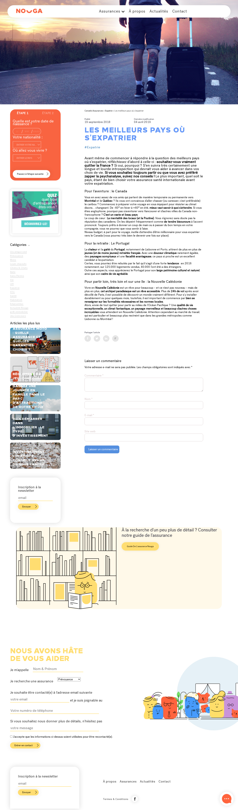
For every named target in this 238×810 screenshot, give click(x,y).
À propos (137, 11)
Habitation (16, 299)
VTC (12, 291)
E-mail (89, 415)
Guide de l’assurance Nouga (140, 546)
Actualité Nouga (19, 307)
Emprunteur (17, 303)
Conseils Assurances (94, 111)
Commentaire (94, 375)
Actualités (158, 11)
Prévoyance (16, 255)
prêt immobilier (19, 311)
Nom (89, 399)
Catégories (18, 245)
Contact (179, 11)
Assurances (109, 11)
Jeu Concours (18, 315)
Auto (13, 271)
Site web (90, 431)
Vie (12, 279)
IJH (12, 283)
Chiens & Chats (19, 267)
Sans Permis (17, 275)
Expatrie (15, 287)
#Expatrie (92, 147)
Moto (13, 259)
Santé (13, 295)
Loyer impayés (18, 263)
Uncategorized (18, 251)
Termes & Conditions (115, 799)
